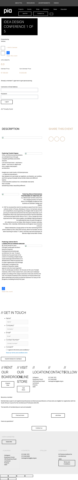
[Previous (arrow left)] (4, 479)
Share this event (12, 56)
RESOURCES (31, 3)
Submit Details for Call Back (13, 359)
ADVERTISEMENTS (44, 3)
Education (64, 9)
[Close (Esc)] (29, 476)
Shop (37, 9)
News (55, 9)
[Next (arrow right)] (12, 479)
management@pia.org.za (55, 381)
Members (46, 9)
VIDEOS (56, 3)
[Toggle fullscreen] (12, 476)
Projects (20, 9)
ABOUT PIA (18, 3)
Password (4, 93)
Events (29, 9)
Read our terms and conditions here (16, 352)
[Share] (21, 476)
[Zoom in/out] (4, 476)
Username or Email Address (9, 87)
